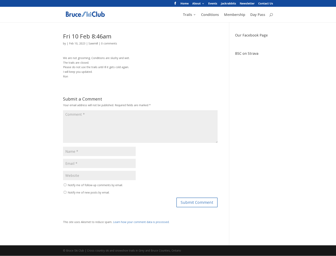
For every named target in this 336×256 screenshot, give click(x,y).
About (196, 3)
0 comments (109, 43)
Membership (234, 15)
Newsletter (247, 3)
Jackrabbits (228, 3)
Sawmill (93, 43)
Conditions (210, 15)
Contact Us (265, 3)
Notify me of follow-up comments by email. (95, 185)
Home (184, 3)
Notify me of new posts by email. (88, 192)
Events (212, 3)
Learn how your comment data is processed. (141, 222)
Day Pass (257, 15)
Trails (187, 15)
